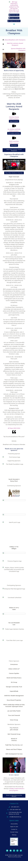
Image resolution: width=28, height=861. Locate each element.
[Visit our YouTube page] (10, 850)
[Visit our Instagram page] (17, 850)
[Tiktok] (21, 850)
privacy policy (17, 856)
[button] (14, 24)
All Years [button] (11, 428)
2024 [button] (18, 428)
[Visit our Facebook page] (14, 850)
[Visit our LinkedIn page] (7, 850)
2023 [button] (15, 428)
